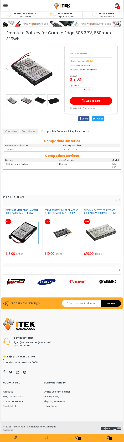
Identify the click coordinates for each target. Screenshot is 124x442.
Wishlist (77, 108)
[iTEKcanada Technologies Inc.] (62, 5)
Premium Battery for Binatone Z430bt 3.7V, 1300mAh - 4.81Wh (61, 212)
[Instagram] (17, 372)
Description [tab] (29, 131)
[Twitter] (10, 372)
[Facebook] (4, 372)
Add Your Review (79, 53)
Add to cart (93, 100)
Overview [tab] (11, 131)
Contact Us (23, 345)
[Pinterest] (24, 372)
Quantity (74, 85)
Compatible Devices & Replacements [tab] (65, 131)
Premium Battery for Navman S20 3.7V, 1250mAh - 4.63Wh (21, 212)
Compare (90, 108)
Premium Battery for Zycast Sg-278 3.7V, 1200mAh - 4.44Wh (100, 212)
